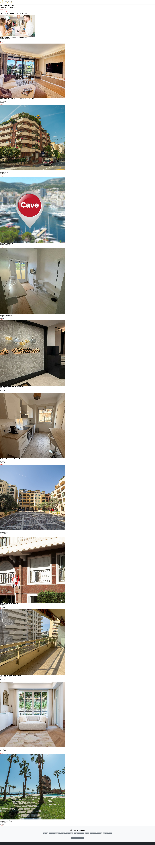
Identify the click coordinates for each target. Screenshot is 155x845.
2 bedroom (72, 2)
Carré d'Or (51, 833)
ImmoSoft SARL (71, 842)
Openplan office (99, 2)
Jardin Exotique (70, 833)
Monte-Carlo (105, 833)
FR (150, 2)
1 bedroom (67, 2)
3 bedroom (78, 2)
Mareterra (46, 833)
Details (1, 42)
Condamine (57, 833)
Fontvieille (63, 833)
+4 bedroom (91, 2)
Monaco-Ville (92, 833)
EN (152, 2)
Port (110, 833)
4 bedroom (84, 2)
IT (153, 2)
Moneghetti (99, 833)
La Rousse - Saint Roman (79, 833)
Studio (62, 2)
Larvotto (87, 833)
